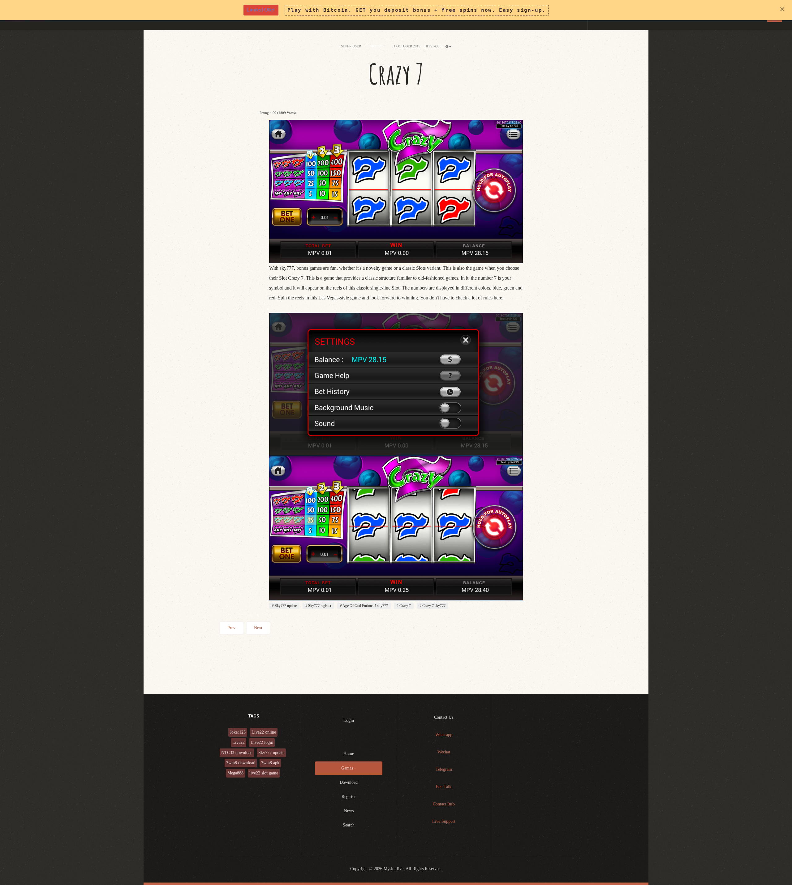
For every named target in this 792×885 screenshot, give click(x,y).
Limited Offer (261, 9)
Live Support (443, 821)
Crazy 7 (396, 73)
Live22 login (262, 742)
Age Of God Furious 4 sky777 (365, 606)
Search (349, 825)
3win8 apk (270, 763)
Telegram (444, 769)
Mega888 (235, 773)
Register (349, 796)
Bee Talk (443, 786)
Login (348, 720)
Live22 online (264, 732)
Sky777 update (285, 606)
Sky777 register (319, 606)
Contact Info (444, 804)
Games (347, 768)
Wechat (443, 752)
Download (349, 782)
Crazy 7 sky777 (433, 606)
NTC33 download (236, 752)
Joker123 (238, 732)
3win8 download (240, 763)
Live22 (238, 742)
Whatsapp (443, 734)
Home (348, 754)
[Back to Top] (772, 865)
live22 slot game (263, 773)
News (349, 811)
